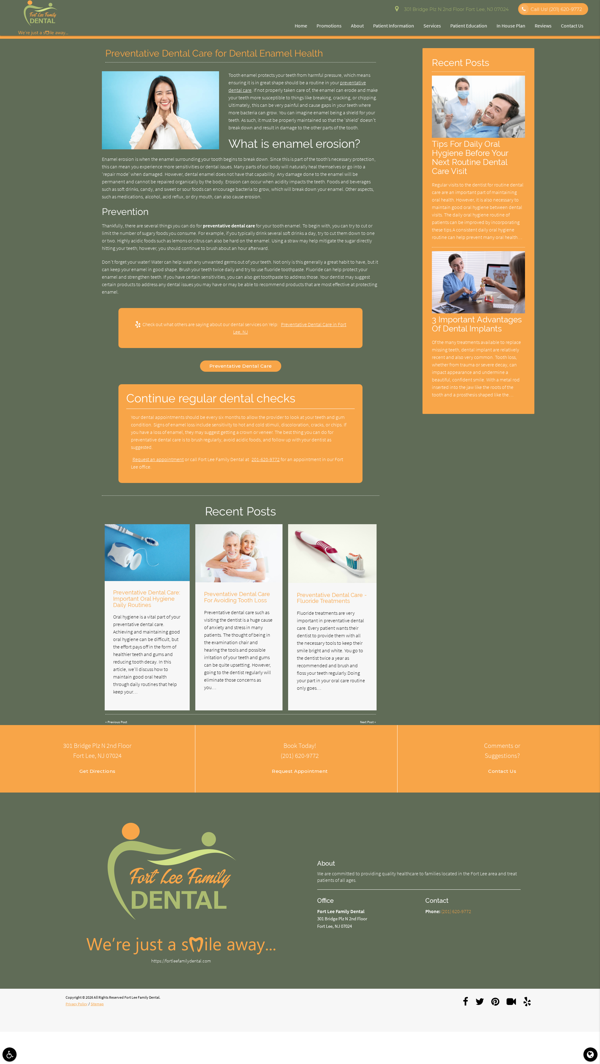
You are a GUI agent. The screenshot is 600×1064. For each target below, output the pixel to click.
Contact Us (572, 25)
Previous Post (117, 722)
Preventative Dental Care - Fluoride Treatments (332, 598)
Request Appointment (300, 771)
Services (432, 25)
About (357, 25)
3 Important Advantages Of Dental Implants (477, 324)
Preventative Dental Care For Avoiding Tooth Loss (237, 597)
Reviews (543, 25)
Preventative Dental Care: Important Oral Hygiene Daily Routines (146, 598)
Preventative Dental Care (240, 366)
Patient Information (393, 25)
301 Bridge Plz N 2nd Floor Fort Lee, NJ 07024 (455, 9)
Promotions (329, 25)
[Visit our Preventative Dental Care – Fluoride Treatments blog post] (332, 553)
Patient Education (468, 25)
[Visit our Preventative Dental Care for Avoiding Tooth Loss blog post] (238, 553)
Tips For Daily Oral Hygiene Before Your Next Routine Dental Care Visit (470, 157)
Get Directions (97, 771)
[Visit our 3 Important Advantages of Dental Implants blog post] (478, 312)
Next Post (367, 722)
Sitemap (97, 1004)
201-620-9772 (266, 459)
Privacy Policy (77, 1004)
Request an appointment (158, 459)
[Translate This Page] (590, 1054)
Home (301, 25)
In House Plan (511, 25)
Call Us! (556, 9)
